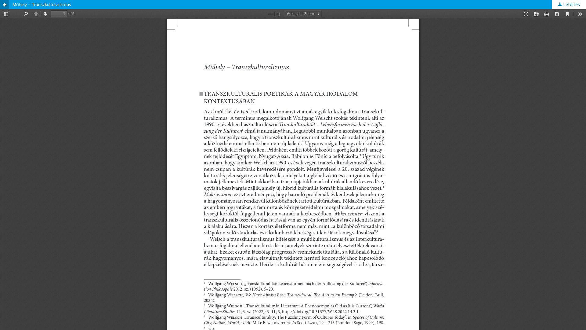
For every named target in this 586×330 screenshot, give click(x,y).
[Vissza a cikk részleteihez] (4, 4)
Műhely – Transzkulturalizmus (41, 4)
